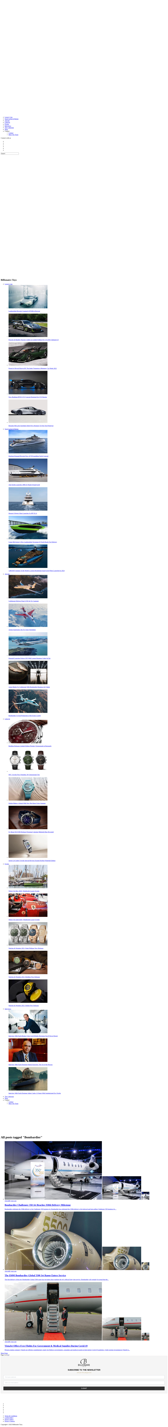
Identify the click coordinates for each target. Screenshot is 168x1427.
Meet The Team (13, 135)
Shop (6, 129)
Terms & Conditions (11, 1416)
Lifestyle (7, 122)
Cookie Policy (9, 1418)
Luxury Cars (8, 117)
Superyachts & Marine (11, 119)
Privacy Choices (10, 1421)
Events (7, 124)
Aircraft (7, 120)
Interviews (8, 126)
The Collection (9, 128)
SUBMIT (84, 1388)
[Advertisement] (84, 1119)
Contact (11, 133)
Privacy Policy (9, 1419)
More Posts (4, 1353)
